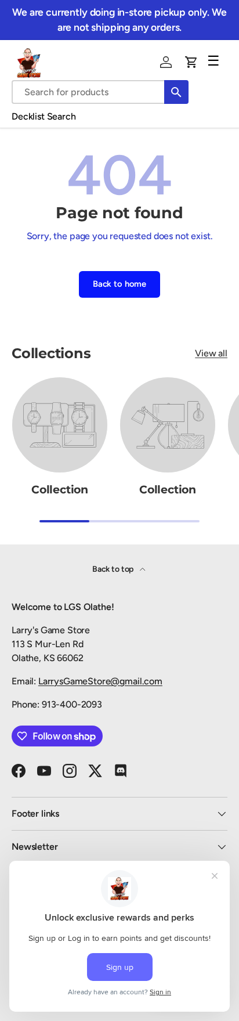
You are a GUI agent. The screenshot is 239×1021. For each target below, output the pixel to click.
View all (211, 353)
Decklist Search (44, 116)
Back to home (119, 284)
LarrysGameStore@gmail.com (100, 681)
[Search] (176, 92)
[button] (191, 62)
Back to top (113, 569)
